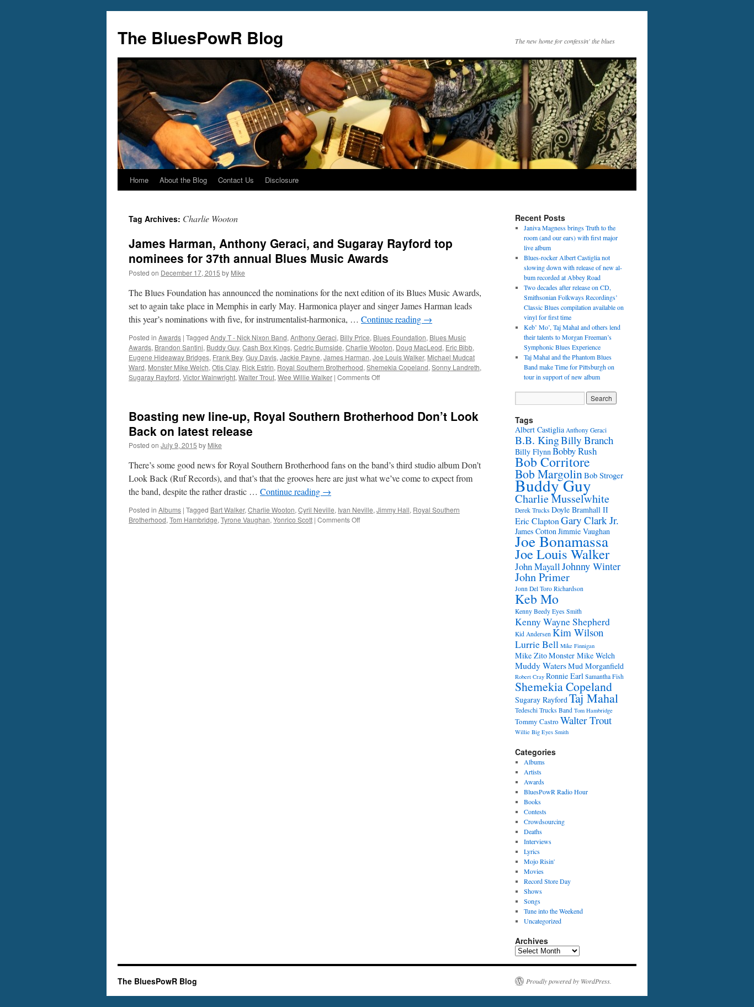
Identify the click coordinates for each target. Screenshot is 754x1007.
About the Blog (183, 180)
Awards (169, 337)
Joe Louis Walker (398, 357)
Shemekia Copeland (397, 367)
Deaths (533, 831)
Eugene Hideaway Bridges (169, 357)
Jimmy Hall (393, 509)
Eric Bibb (458, 347)
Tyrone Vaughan (245, 519)
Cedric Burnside (318, 347)
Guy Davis (261, 357)
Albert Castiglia (539, 429)
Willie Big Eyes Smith (542, 732)
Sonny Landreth (456, 367)
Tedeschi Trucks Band (543, 710)
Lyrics (532, 851)
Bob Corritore (552, 462)
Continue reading (396, 319)
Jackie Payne (300, 357)
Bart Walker (227, 509)
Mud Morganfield (596, 666)
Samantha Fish (604, 676)
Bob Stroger (603, 475)
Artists (532, 771)
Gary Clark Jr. (590, 520)
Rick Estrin (258, 367)
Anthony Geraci (313, 337)
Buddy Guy (222, 347)
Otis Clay (225, 367)
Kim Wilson (578, 632)
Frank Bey (227, 357)
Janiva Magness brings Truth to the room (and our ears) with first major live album (571, 237)
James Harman (346, 357)
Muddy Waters (540, 665)
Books (532, 801)
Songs (532, 901)
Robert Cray (529, 677)
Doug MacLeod (419, 347)
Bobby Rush (575, 451)
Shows (533, 891)
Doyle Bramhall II (579, 509)
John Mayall (537, 566)
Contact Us (236, 180)
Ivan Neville (355, 509)
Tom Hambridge (193, 519)
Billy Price (355, 337)
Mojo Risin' (539, 861)
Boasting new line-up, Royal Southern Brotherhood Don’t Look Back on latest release (304, 423)
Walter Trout (256, 377)
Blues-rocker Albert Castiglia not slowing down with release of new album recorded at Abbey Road (573, 267)
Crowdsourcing (544, 821)
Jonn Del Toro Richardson (549, 588)
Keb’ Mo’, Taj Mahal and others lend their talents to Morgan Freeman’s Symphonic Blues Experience (572, 337)
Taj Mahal (593, 698)
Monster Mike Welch (178, 367)
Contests (535, 811)
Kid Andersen (533, 634)
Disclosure (282, 180)
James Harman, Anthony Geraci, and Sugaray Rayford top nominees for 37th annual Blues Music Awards (291, 250)
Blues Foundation (399, 337)
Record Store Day (547, 881)
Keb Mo (537, 599)
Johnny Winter (591, 566)
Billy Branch (587, 440)
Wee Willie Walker (305, 377)
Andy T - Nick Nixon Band (248, 337)
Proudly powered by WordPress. (569, 981)
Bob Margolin (548, 474)
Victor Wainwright (209, 377)
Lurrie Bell (537, 644)
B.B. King (537, 440)
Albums (169, 509)
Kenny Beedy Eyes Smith (548, 611)
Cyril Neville (316, 509)
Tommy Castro (537, 721)
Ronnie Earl (564, 676)
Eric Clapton (537, 520)
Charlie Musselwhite (562, 498)
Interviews (537, 841)
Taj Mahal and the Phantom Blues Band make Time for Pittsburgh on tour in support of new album (569, 366)
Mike (238, 272)
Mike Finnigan (577, 646)
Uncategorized (542, 920)
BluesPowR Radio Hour (556, 791)
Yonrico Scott (292, 519)
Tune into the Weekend (553, 910)
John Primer (542, 577)
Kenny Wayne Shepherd (562, 621)
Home (139, 180)
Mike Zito (531, 655)
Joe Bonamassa (561, 541)
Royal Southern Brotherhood (320, 367)
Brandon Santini (179, 347)
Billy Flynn (533, 451)
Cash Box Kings (266, 347)
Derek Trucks (532, 510)
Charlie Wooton (369, 347)
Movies (534, 871)
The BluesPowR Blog (200, 37)
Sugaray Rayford (154, 377)
